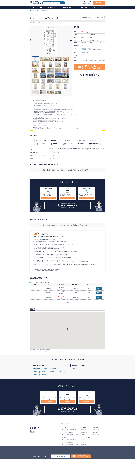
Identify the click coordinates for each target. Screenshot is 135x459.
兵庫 (68, 434)
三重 (68, 432)
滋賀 (72, 434)
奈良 (74, 434)
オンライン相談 (96, 429)
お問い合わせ (99, 2)
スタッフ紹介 (83, 440)
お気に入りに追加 (86, 17)
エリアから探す (60, 423)
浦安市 (85, 52)
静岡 (72, 432)
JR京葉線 (83, 48)
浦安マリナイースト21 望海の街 (39, 10)
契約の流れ (83, 431)
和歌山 (77, 434)
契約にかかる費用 (84, 432)
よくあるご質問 (96, 434)
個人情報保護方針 (84, 444)
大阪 (65, 434)
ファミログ (83, 442)
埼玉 (73, 429)
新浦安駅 (87, 48)
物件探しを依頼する (86, 197)
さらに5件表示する (67, 302)
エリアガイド (64, 437)
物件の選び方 (83, 429)
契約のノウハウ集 (84, 434)
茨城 (75, 429)
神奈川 (68, 429)
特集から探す (75, 423)
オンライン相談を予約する (48, 197)
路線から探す (67, 423)
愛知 (65, 432)
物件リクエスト (96, 432)
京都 (70, 434)
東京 (65, 429)
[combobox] (52, 3)
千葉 (71, 429)
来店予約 (95, 431)
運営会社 (82, 439)
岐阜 (70, 432)
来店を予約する (67, 197)
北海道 (66, 431)
